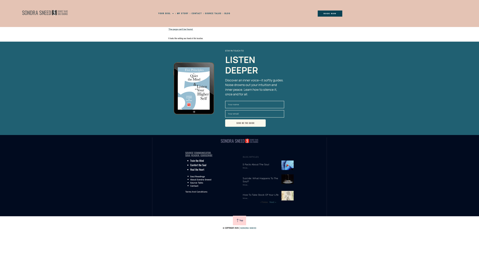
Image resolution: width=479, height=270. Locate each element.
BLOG (227, 13)
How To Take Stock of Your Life (261, 195)
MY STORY (182, 13)
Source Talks (196, 183)
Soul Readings (197, 176)
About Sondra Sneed (200, 179)
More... (245, 168)
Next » (273, 202)
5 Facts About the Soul (256, 164)
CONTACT (197, 13)
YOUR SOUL (164, 13)
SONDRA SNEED (248, 228)
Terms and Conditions (196, 192)
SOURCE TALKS (213, 13)
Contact (194, 186)
